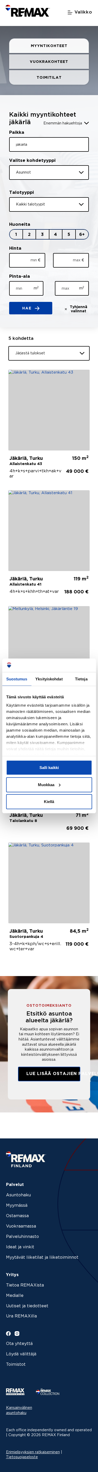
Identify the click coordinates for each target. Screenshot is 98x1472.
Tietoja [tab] (81, 679)
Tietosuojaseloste (22, 1457)
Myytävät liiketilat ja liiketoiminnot (42, 1257)
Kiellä (49, 801)
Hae (27, 308)
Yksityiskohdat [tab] (48, 679)
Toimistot (16, 1365)
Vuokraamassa (21, 1226)
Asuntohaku (18, 1195)
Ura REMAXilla (21, 1316)
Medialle (15, 1296)
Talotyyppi (21, 193)
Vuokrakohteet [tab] (49, 61)
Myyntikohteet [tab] (49, 46)
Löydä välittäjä (21, 1354)
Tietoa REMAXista (25, 1285)
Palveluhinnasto (22, 1237)
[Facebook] (8, 1333)
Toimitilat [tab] (49, 77)
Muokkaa (46, 785)
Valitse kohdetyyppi (32, 161)
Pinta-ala (19, 277)
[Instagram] (17, 1333)
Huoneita (19, 225)
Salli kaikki (49, 767)
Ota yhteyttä (19, 1344)
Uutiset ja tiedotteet (27, 1306)
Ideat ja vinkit (20, 1247)
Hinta (15, 248)
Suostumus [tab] (16, 679)
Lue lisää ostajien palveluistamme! (53, 1074)
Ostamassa (17, 1216)
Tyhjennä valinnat (78, 309)
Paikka (16, 133)
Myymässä (16, 1206)
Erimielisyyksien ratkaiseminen (33, 1452)
